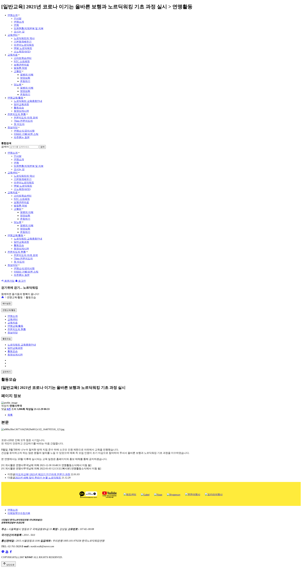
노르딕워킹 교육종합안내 (28, 101)
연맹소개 (13, 15)
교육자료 (13, 54)
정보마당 (13, 127)
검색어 (5, 146)
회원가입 (9, 281)
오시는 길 (19, 31)
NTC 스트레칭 (22, 61)
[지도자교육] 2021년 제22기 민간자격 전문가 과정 (42, 474)
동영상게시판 (21, 111)
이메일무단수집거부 (19, 513)
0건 (9, 409)
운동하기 (25, 81)
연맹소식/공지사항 (24, 130)
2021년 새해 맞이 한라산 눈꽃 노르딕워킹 (38, 477)
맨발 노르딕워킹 (23, 48)
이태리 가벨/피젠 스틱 (26, 134)
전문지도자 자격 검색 (26, 117)
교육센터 (13, 35)
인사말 (17, 18)
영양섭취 (25, 78)
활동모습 (19, 107)
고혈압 (17, 71)
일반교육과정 (21, 104)
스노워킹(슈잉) (22, 51)
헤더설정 (7, 303)
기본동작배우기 (22, 41)
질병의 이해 (26, 74)
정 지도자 (19, 124)
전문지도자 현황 (17, 114)
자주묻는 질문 (22, 137)
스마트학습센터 (22, 58)
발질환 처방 (20, 68)
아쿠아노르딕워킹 (24, 45)
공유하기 (7, 372)
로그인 (22, 281)
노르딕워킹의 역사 (24, 38)
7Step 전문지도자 (23, 121)
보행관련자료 (21, 64)
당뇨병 (17, 84)
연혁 (16, 25)
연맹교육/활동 (15, 97)
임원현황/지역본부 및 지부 (28, 28)
